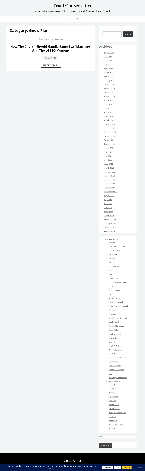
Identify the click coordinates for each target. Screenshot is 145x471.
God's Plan (50, 58)
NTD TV (112, 417)
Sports (111, 262)
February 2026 (110, 77)
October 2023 (109, 188)
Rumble (112, 429)
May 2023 (108, 208)
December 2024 (110, 132)
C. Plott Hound (115, 266)
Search (106, 30)
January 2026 (109, 81)
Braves (111, 270)
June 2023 (108, 204)
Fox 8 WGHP (114, 346)
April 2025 (108, 116)
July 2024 (108, 152)
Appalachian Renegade (118, 318)
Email (101, 436)
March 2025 (109, 120)
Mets (111, 274)
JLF (110, 374)
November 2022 (110, 232)
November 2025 (110, 88)
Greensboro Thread (117, 358)
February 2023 (110, 220)
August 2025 (109, 100)
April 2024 (108, 164)
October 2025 (109, 92)
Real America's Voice (117, 413)
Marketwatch (114, 322)
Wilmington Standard (118, 378)
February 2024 (110, 172)
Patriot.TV (113, 421)
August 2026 (109, 53)
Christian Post (115, 251)
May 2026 (108, 65)
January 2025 (109, 128)
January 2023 (109, 224)
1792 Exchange (115, 290)
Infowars (112, 342)
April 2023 (108, 212)
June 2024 (108, 156)
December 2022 (110, 228)
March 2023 (109, 216)
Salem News (114, 385)
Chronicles (113, 362)
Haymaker (113, 314)
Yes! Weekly (113, 278)
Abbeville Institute (116, 370)
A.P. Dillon (113, 354)
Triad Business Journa (118, 306)
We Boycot (113, 294)
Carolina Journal (116, 302)
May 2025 (108, 112)
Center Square (115, 366)
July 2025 (108, 104)
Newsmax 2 (113, 397)
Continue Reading (52, 66)
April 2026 (108, 69)
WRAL (111, 286)
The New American (117, 247)
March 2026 (109, 73)
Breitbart (112, 243)
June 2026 (108, 61)
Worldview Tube (116, 425)
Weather (112, 258)
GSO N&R (113, 255)
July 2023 (108, 200)
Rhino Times (114, 298)
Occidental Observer (117, 282)
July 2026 (108, 57)
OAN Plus (113, 389)
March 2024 (109, 168)
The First (112, 401)
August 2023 (109, 196)
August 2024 (109, 148)
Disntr (111, 310)
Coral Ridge (114, 330)
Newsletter (72, 19)
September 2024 (110, 144)
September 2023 (110, 192)
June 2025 (108, 108)
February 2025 (110, 124)
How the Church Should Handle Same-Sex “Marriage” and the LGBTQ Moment (50, 48)
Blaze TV (112, 393)
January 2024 (109, 176)
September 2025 (110, 96)
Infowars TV (114, 405)
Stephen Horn (115, 334)
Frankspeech (114, 409)
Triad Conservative (72, 5)
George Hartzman (116, 326)
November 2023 (110, 184)
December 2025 (110, 84)
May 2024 (108, 160)
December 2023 (110, 180)
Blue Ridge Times (116, 350)
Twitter (112, 338)
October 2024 (109, 140)
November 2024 (110, 136)
